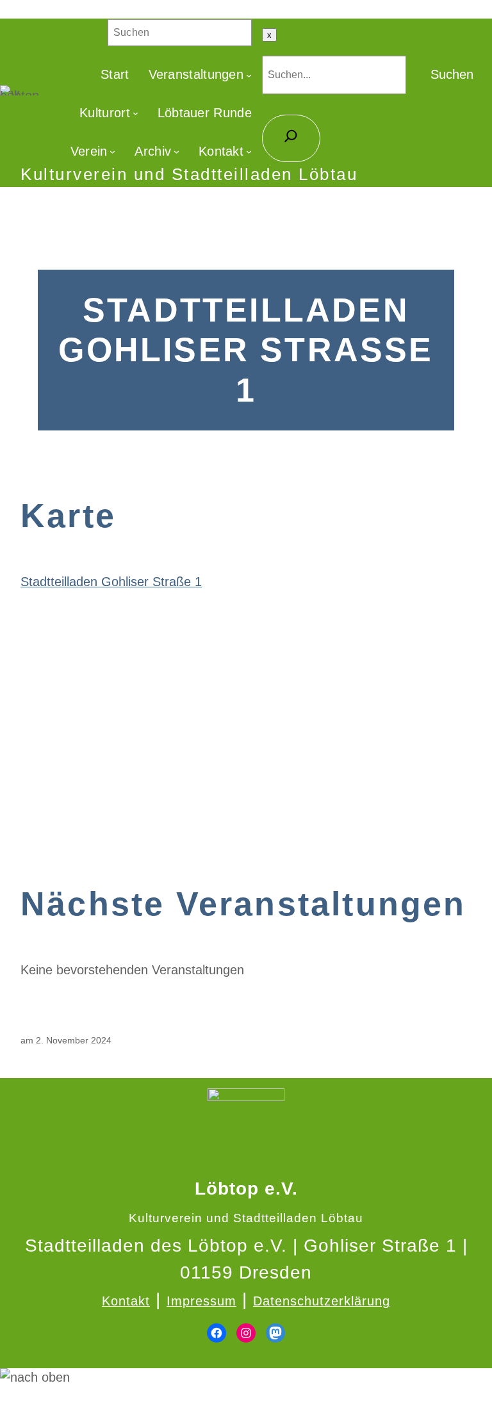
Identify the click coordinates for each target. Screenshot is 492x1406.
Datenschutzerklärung (321, 1301)
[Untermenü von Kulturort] (135, 113)
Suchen (451, 74)
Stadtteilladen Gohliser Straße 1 (111, 582)
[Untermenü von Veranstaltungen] (249, 75)
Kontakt (126, 1301)
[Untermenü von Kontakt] (249, 151)
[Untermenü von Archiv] (176, 151)
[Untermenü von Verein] (112, 151)
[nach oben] (246, 1377)
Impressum (201, 1301)
